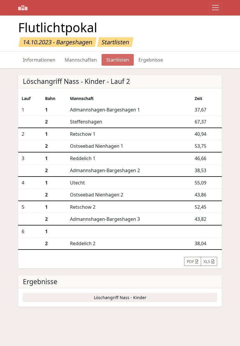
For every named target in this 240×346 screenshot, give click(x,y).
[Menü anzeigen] (215, 7)
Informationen (39, 60)
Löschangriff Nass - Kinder (120, 297)
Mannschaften (81, 60)
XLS (207, 261)
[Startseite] (23, 7)
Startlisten (117, 60)
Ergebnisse (150, 60)
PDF (191, 261)
